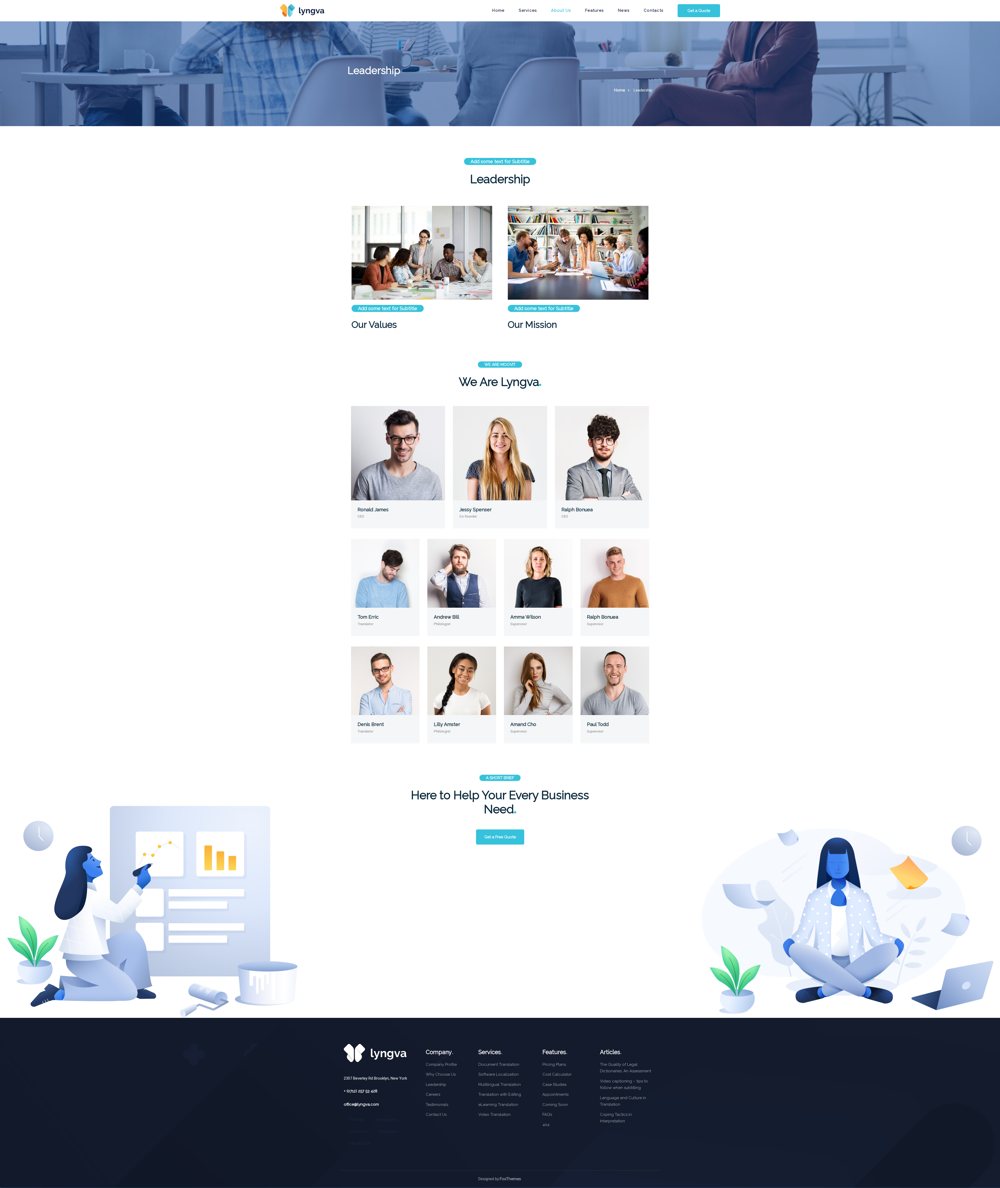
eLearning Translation (498, 1104)
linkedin (358, 1131)
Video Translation (494, 1114)
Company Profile (441, 1064)
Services (528, 10)
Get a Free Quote (500, 837)
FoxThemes (510, 1179)
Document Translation (498, 1064)
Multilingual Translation (499, 1084)
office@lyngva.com (361, 1104)
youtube (387, 1131)
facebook (360, 1143)
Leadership (436, 1084)
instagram (385, 1119)
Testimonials (437, 1104)
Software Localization (498, 1074)
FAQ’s (547, 1114)
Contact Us (436, 1114)
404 (545, 1124)
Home (619, 90)
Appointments (555, 1094)
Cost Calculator (557, 1074)
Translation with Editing (499, 1094)
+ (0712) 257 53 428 (360, 1091)
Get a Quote (699, 10)
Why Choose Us (441, 1074)
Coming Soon (555, 1104)
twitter (356, 1119)
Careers (433, 1094)
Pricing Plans (554, 1064)
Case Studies (554, 1084)
